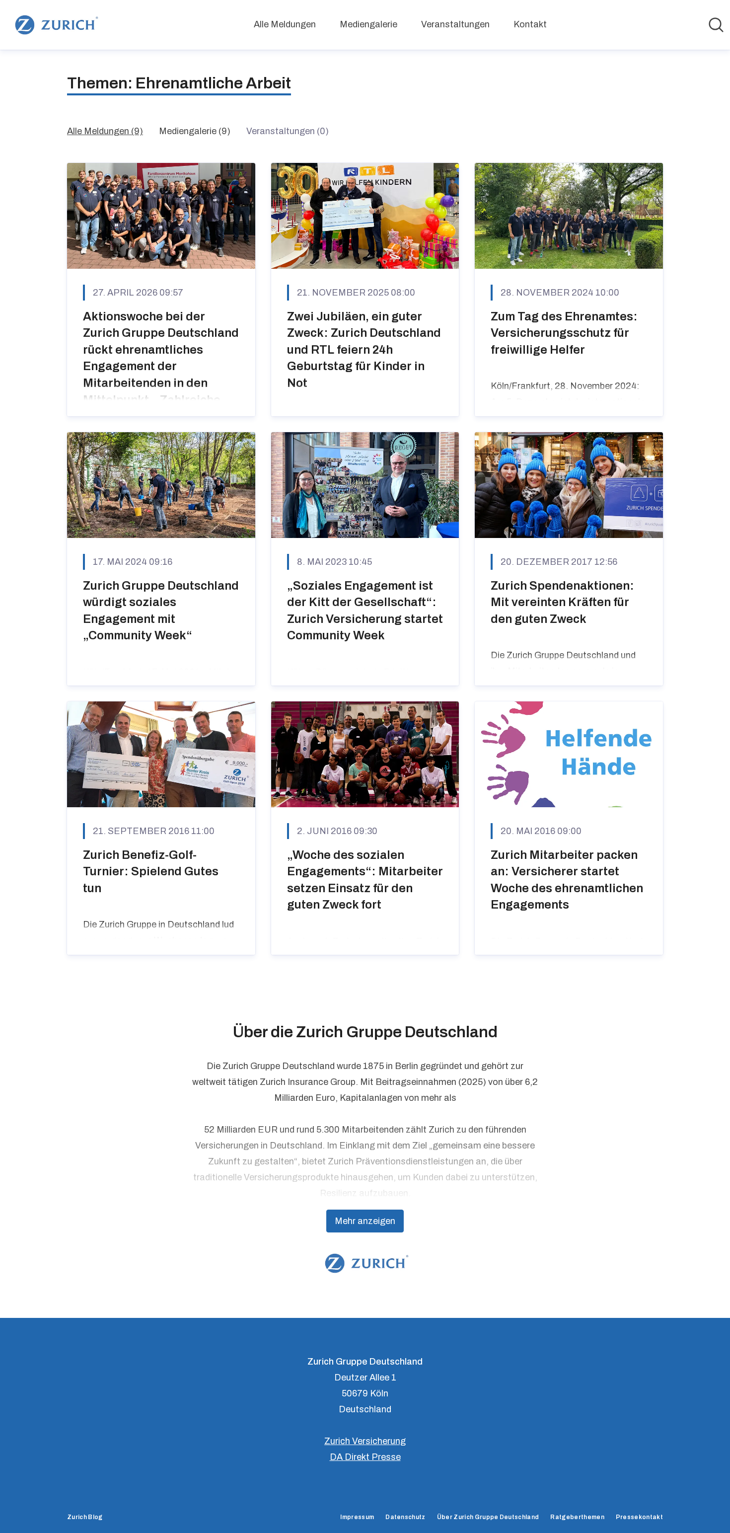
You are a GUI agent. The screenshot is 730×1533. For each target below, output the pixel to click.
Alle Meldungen (285, 24)
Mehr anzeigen (365, 1221)
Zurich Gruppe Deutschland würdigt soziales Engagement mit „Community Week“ (161, 610)
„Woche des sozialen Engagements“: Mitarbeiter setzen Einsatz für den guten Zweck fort (365, 880)
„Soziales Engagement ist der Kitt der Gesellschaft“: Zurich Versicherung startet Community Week (365, 610)
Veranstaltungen (455, 24)
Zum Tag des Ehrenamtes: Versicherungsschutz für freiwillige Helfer (564, 333)
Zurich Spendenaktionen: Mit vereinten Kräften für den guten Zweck (562, 602)
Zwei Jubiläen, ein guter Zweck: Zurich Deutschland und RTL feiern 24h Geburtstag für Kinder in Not (364, 349)
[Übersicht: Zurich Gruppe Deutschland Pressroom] (55, 25)
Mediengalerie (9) (194, 131)
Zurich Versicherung (365, 1441)
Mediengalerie (368, 24)
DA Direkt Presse (365, 1457)
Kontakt (530, 24)
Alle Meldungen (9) (105, 131)
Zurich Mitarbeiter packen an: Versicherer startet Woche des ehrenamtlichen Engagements (567, 880)
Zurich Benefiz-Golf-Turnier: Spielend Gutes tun (151, 871)
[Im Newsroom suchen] (716, 25)
